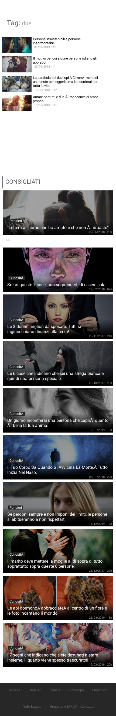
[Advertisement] (58, 134)
